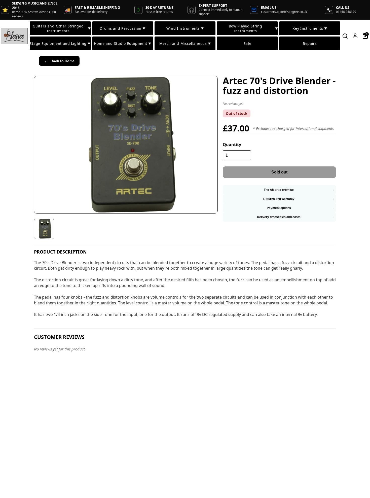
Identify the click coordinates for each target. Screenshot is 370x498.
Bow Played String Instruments (253, 28)
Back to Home (59, 60)
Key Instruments (309, 28)
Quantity (232, 144)
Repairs (310, 43)
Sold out (279, 172)
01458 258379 (346, 12)
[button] (279, 104)
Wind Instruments (185, 28)
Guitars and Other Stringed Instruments (62, 28)
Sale (247, 43)
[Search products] (345, 36)
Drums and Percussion (122, 28)
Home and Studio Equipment (122, 43)
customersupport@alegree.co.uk (284, 12)
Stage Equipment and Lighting (60, 43)
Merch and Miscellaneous (185, 43)
